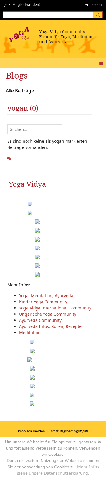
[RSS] (9, 157)
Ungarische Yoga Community (47, 314)
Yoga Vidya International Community (55, 308)
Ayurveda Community (40, 320)
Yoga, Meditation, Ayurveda (46, 295)
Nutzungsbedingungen (69, 431)
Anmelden (93, 4)
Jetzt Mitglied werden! (22, 4)
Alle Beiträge (20, 90)
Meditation (30, 332)
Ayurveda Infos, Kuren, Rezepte (50, 326)
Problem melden (31, 431)
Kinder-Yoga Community (43, 301)
